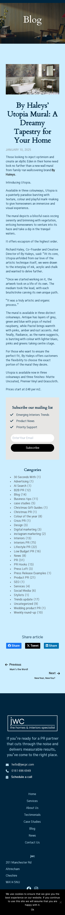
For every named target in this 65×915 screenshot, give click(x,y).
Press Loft (21, 568)
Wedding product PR (27, 608)
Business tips (22, 499)
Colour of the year (25, 516)
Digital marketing (25, 529)
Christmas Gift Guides (28, 507)
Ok (32, 909)
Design (18, 525)
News (17, 555)
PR (16, 560)
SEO (17, 582)
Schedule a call (21, 777)
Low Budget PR (24, 551)
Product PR (21, 577)
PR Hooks (20, 564)
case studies (22, 503)
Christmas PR (23, 512)
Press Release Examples (30, 573)
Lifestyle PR (22, 547)
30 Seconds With (25, 477)
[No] (60, 902)
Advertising (21, 481)
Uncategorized (23, 603)
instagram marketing (27, 534)
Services (19, 586)
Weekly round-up (25, 612)
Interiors (19, 538)
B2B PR (19, 490)
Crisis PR (20, 520)
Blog (17, 494)
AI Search (20, 485)
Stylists (19, 595)
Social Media (22, 590)
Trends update (23, 599)
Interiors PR (21, 542)
